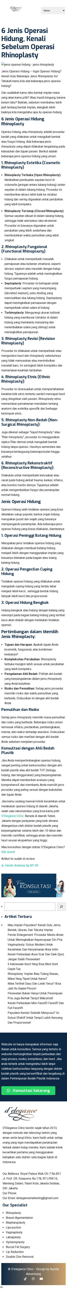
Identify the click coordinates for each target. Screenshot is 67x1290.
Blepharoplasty (15, 1222)
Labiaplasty (13, 1237)
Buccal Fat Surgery (18, 1247)
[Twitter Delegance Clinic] (25, 1279)
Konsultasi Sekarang (31, 1090)
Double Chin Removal (20, 1257)
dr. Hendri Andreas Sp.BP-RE (20, 865)
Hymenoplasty (15, 1242)
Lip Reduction (15, 1252)
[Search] (61, 906)
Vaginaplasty (14, 1232)
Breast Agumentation (19, 1218)
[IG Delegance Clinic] (33, 1279)
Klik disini (7, 852)
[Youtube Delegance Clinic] (41, 1279)
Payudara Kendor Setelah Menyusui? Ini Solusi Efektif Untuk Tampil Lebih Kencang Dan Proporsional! (35, 1017)
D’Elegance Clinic (12, 816)
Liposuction (13, 1227)
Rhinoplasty (13, 1213)
